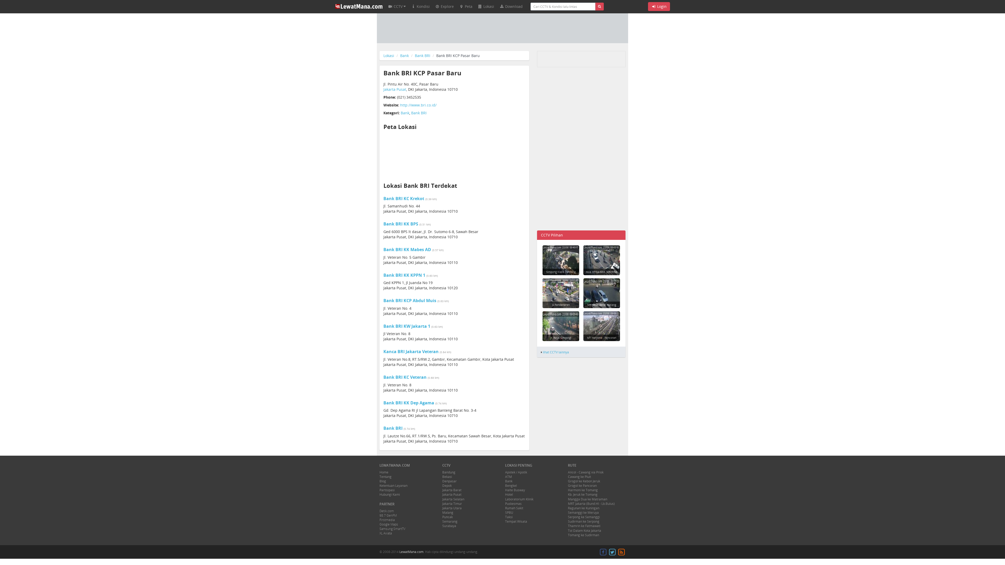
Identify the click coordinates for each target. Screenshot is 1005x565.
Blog (382, 481)
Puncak (447, 517)
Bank (404, 55)
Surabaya (449, 526)
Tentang (385, 476)
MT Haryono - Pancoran (601, 338)
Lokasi (388, 55)
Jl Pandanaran (561, 305)
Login (661, 6)
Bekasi (447, 476)
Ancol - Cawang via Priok (586, 472)
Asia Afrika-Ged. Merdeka (601, 272)
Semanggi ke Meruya (583, 512)
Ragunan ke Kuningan (583, 508)
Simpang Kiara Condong (561, 272)
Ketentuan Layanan (393, 485)
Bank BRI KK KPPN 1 (404, 275)
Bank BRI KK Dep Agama (408, 403)
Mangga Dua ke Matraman (587, 499)
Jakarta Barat (451, 490)
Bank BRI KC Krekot (403, 198)
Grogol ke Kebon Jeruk (584, 481)
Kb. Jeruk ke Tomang (583, 494)
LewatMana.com (411, 552)
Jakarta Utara (452, 508)
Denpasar (449, 481)
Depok (447, 485)
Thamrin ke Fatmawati (584, 526)
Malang (447, 512)
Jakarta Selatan (453, 499)
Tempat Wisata (516, 521)
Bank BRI (422, 55)
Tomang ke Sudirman (583, 535)
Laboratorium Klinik (519, 499)
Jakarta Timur (452, 503)
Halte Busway (515, 490)
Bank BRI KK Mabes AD (407, 249)
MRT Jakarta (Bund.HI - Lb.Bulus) (591, 503)
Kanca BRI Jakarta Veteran (411, 351)
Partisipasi (387, 490)
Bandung (448, 472)
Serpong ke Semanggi (584, 517)
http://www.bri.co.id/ (418, 105)
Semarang (449, 521)
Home (383, 472)
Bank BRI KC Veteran (405, 377)
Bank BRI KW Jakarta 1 (406, 326)
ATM (508, 476)
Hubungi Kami (389, 494)
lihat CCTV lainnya (556, 352)
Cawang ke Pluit (579, 476)
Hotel (509, 494)
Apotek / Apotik (516, 472)
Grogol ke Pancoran (582, 485)
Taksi (509, 517)
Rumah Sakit (514, 508)
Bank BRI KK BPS (400, 224)
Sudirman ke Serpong (583, 521)
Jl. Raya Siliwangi (560, 338)
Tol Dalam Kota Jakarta (584, 530)
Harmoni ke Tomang (583, 490)
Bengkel (511, 485)
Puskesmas (513, 503)
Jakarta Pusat (394, 89)
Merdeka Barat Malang (602, 305)
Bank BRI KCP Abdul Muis (409, 300)
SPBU (509, 512)
